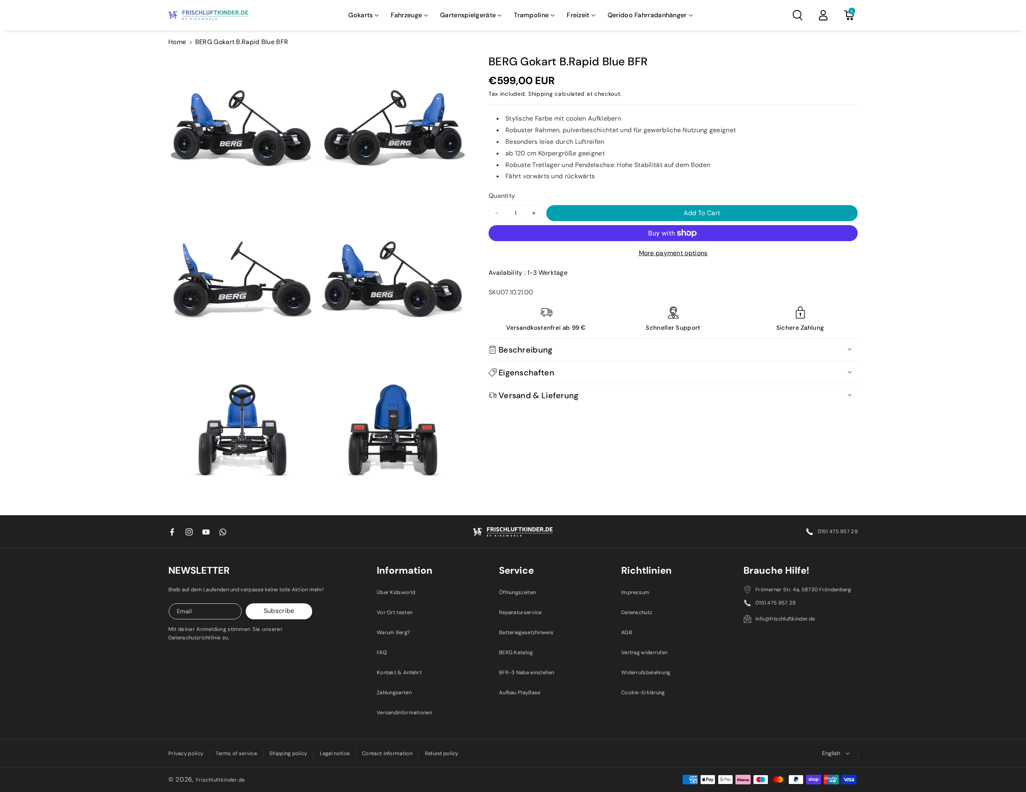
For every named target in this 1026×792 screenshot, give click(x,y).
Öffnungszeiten (517, 592)
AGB (626, 632)
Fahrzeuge (406, 15)
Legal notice (335, 753)
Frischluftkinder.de (220, 779)
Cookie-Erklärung (643, 692)
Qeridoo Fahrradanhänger (647, 15)
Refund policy (441, 753)
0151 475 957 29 (838, 531)
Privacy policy (185, 753)
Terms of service (236, 753)
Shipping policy (288, 753)
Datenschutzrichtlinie (194, 637)
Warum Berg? (393, 632)
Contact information (387, 753)
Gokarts (360, 15)
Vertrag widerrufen (644, 652)
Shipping (540, 93)
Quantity (502, 195)
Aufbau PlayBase (520, 692)
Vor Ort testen (394, 612)
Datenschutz (636, 612)
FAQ (382, 652)
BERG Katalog (516, 652)
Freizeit (578, 15)
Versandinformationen (404, 712)
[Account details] (823, 15)
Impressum (635, 592)
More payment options (673, 253)
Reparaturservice (520, 612)
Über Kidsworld (396, 592)
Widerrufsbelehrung (645, 672)
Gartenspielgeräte (468, 15)
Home (177, 42)
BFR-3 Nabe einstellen (526, 672)
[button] (363, 15)
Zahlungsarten (394, 692)
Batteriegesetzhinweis (526, 632)
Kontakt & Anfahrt (399, 672)
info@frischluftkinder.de (785, 618)
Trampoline (531, 15)
